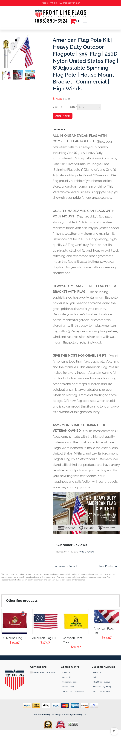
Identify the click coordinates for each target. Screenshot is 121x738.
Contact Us (66, 677)
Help (95, 677)
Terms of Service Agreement (74, 691)
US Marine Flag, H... (14, 638)
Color (73, 106)
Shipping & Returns (70, 682)
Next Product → (108, 566)
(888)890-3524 (51, 20)
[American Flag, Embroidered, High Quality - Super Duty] (107, 616)
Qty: (55, 106)
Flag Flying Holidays (101, 682)
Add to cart (62, 116)
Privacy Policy (68, 687)
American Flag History (102, 687)
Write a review (86, 551)
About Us (66, 672)
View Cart (97, 672)
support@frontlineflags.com (44, 672)
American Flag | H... (45, 638)
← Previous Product (66, 566)
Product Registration (101, 691)
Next (31, 74)
